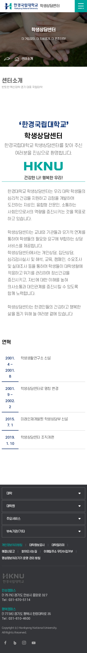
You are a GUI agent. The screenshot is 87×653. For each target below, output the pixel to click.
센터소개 (27, 59)
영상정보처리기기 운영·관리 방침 (21, 558)
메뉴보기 (81, 6)
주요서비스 (13, 519)
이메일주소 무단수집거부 (58, 551)
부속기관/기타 (15, 531)
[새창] (5, 642)
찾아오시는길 (29, 551)
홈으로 (16, 58)
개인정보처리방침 (12, 545)
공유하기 (6, 58)
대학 (9, 493)
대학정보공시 (37, 545)
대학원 (10, 506)
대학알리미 (58, 545)
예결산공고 (8, 551)
